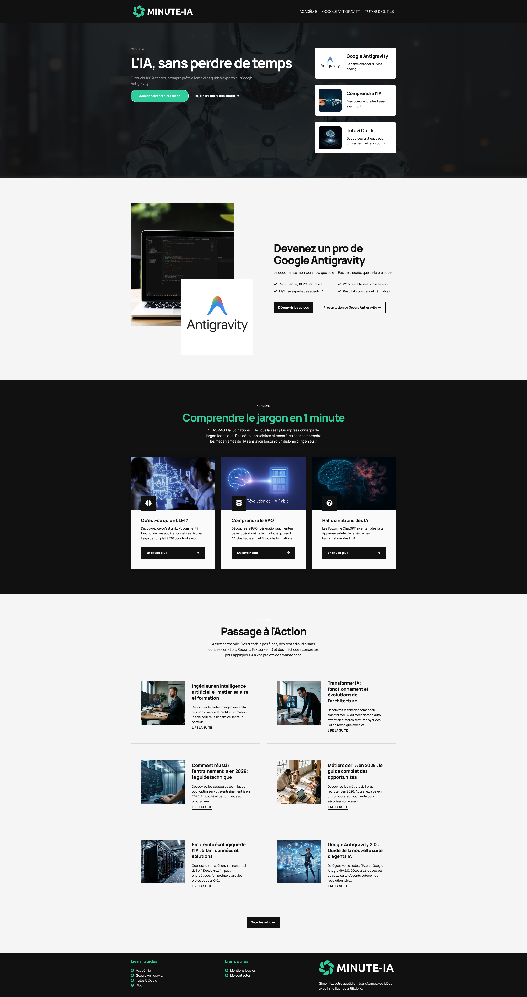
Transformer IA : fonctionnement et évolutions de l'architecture (348, 692)
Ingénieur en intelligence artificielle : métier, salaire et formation (220, 692)
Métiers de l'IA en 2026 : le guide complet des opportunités (355, 771)
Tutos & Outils (379, 11)
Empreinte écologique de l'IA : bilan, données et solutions (219, 850)
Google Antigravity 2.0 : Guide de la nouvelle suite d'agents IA (355, 850)
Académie (308, 11)
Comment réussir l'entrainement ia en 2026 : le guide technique (220, 771)
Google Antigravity (341, 11)
